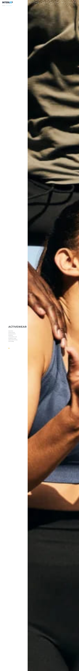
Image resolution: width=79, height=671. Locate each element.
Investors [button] (63, 2)
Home (3, 5)
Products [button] (36, 2)
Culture (51, 2)
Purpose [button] (44, 2)
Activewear (9, 5)
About (30, 2)
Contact (71, 2)
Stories (57, 2)
